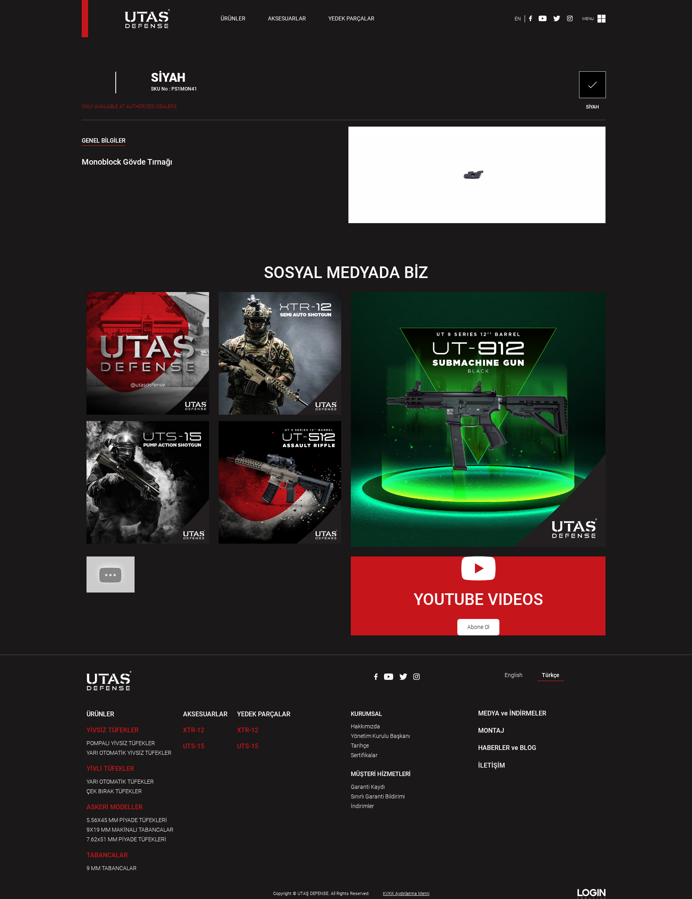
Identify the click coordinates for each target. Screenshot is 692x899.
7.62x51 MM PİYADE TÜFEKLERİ (126, 839)
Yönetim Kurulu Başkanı (380, 736)
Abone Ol (478, 627)
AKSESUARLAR (287, 18)
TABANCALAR (107, 855)
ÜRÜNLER (233, 18)
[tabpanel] (203, 157)
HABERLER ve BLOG (507, 748)
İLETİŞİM (491, 765)
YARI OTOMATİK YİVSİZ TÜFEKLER (128, 753)
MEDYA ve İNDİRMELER (512, 713)
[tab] (103, 142)
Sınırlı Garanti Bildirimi (378, 796)
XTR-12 (193, 730)
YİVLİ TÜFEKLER (110, 768)
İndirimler (362, 806)
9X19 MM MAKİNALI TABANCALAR (129, 829)
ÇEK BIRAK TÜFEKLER (114, 791)
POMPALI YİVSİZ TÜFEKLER (120, 743)
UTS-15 (193, 746)
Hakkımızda (365, 726)
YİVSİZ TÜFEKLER (112, 730)
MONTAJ (491, 730)
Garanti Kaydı (368, 787)
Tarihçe (360, 745)
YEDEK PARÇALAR (351, 18)
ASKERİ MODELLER (114, 807)
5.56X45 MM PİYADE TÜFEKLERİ (126, 820)
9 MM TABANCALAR (111, 868)
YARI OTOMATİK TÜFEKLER (120, 781)
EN (518, 19)
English (514, 675)
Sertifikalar (364, 755)
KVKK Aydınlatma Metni (406, 893)
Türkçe (550, 675)
